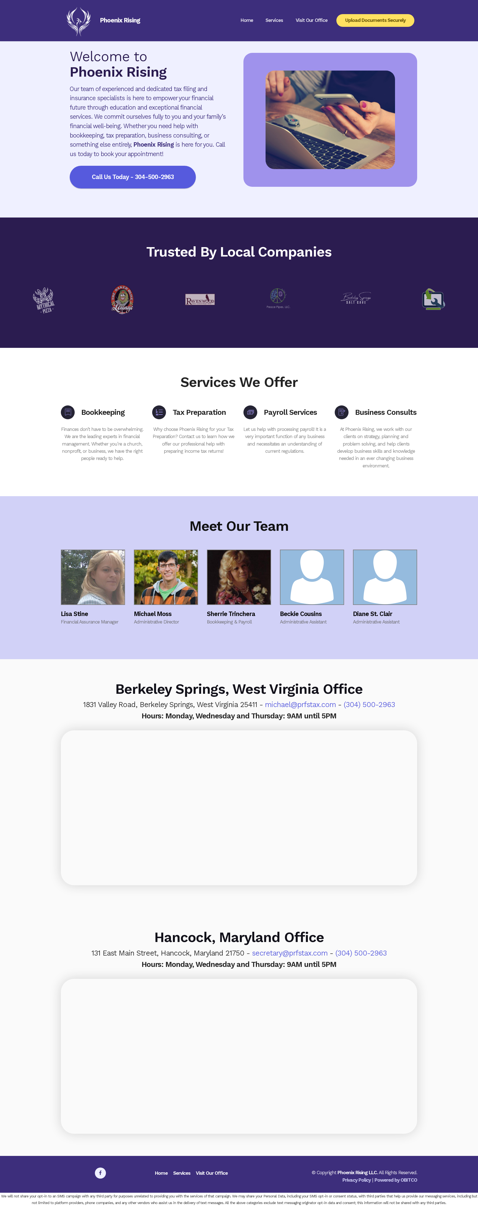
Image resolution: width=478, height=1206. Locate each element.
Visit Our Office (312, 20)
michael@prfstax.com (300, 704)
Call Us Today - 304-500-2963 (133, 177)
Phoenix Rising (120, 20)
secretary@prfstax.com (290, 953)
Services (274, 20)
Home (246, 20)
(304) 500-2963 (369, 704)
